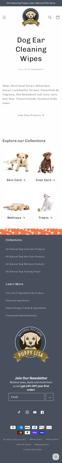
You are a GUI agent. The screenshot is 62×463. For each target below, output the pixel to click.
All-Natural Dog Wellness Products (25, 264)
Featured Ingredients (17, 300)
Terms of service (24, 444)
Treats (43, 217)
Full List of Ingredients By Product (25, 293)
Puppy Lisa (16, 439)
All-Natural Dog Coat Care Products (25, 249)
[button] (4, 17)
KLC (24, 439)
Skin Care (14, 180)
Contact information (32, 449)
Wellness (14, 217)
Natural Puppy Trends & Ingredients (26, 307)
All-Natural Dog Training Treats (23, 271)
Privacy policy (52, 439)
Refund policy (36, 439)
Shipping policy (41, 444)
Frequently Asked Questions (21, 315)
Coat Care (43, 180)
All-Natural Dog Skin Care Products (25, 256)
